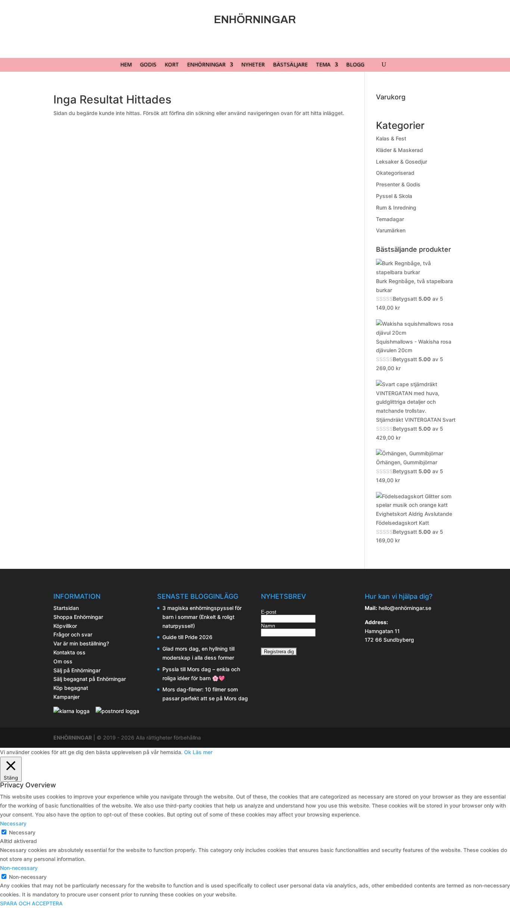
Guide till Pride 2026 (187, 637)
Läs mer (202, 752)
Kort (172, 65)
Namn (268, 626)
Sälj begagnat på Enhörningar (89, 679)
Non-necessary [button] (19, 868)
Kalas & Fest (391, 138)
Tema (323, 65)
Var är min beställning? (81, 643)
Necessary (22, 832)
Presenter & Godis (398, 184)
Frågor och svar (72, 634)
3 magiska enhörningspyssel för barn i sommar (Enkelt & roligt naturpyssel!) (202, 617)
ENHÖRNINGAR (72, 737)
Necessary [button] (13, 823)
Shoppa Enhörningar (78, 617)
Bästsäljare (290, 65)
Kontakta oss (69, 652)
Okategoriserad (395, 173)
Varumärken (390, 230)
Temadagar (390, 219)
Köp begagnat (70, 688)
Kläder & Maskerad (399, 150)
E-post (268, 612)
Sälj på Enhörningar (76, 670)
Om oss (62, 661)
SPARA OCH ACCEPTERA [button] (31, 903)
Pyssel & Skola (394, 196)
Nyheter (253, 65)
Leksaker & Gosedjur (401, 161)
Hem (126, 65)
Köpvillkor (65, 626)
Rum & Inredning (396, 207)
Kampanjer (66, 697)
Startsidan (66, 608)
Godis (148, 65)
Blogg (355, 65)
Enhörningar (206, 65)
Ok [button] (187, 752)
